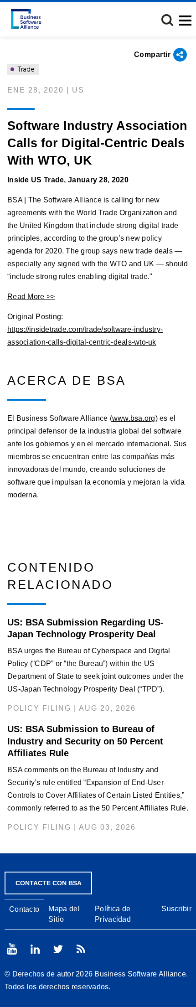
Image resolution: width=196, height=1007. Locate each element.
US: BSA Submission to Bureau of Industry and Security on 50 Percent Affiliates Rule (85, 741)
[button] (167, 20)
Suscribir (176, 909)
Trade (25, 69)
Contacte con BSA (48, 883)
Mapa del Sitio (63, 914)
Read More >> (31, 296)
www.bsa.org (133, 418)
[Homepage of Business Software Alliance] (26, 19)
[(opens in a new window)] (12, 949)
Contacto (24, 909)
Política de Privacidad (113, 914)
